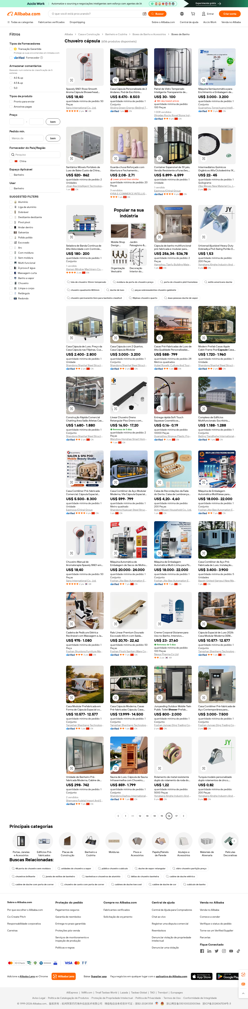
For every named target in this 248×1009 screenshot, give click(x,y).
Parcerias (205, 937)
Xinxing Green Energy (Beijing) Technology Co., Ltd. (129, 107)
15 (162, 816)
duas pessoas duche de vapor (183, 298)
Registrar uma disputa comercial (170, 923)
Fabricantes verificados (116, 909)
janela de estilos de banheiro (60, 876)
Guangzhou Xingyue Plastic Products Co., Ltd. (173, 436)
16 (169, 816)
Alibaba (69, 34)
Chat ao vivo (159, 916)
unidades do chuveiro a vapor (76, 868)
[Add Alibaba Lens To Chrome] (64, 976)
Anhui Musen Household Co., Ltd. (173, 509)
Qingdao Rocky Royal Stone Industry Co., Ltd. (173, 115)
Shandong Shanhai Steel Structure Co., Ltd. (85, 365)
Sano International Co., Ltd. (81, 107)
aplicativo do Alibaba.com (171, 976)
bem (53, 121)
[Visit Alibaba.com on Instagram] (224, 951)
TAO (152, 992)
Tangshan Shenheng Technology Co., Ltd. (217, 651)
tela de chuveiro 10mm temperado (88, 282)
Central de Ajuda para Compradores (172, 909)
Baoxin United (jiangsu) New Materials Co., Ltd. (217, 580)
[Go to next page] (183, 816)
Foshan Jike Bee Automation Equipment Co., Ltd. (217, 509)
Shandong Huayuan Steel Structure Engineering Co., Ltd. (129, 509)
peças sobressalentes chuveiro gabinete (155, 290)
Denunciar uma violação (165, 947)
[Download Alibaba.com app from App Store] (202, 976)
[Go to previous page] (118, 816)
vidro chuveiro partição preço (191, 868)
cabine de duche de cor (164, 884)
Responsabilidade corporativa (24, 923)
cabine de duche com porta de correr (34, 884)
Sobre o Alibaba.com (19, 902)
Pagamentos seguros (67, 909)
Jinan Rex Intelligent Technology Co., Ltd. (85, 186)
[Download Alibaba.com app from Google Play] (228, 976)
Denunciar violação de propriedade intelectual (171, 939)
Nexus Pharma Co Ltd (166, 654)
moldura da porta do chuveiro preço (135, 282)
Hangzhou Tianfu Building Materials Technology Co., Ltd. (173, 264)
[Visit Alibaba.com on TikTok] (238, 951)
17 (176, 816)
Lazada (124, 992)
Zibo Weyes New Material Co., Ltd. (217, 186)
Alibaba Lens (27, 976)
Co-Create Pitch (16, 916)
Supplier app (99, 976)
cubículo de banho (196, 884)
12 (140, 816)
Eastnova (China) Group (167, 190)
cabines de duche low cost (128, 884)
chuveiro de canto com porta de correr (84, 884)
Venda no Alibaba (209, 909)
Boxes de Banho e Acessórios (149, 34)
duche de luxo (117, 290)
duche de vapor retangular (152, 868)
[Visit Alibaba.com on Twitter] (216, 951)
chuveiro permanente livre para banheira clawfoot (96, 298)
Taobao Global (139, 992)
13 (147, 816)
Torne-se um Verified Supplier (216, 930)
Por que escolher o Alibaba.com (25, 909)
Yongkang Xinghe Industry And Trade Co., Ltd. (217, 264)
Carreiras (12, 930)
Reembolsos (159, 930)
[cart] (193, 14)
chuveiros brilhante (25, 876)
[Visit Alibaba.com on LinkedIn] (209, 951)
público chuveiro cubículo (115, 868)
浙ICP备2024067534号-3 (216, 1003)
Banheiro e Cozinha (116, 34)
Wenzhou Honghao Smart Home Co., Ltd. (129, 439)
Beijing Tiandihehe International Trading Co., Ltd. (217, 436)
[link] (243, 974)
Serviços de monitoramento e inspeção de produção (72, 939)
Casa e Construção (89, 34)
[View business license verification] (156, 1003)
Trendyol (163, 992)
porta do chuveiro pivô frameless (181, 282)
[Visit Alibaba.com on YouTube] (231, 951)
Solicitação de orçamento (117, 916)
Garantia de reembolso (68, 916)
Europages (177, 992)
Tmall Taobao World (106, 992)
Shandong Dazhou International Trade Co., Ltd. (129, 795)
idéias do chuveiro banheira (145, 876)
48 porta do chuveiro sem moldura (33, 868)
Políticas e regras (65, 947)
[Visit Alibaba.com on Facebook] (202, 951)
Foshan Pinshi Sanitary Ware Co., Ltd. (129, 651)
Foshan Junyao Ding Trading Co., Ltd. (173, 725)
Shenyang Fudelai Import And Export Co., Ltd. (85, 800)
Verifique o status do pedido (215, 923)
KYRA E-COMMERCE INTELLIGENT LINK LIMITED (129, 193)
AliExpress (72, 992)
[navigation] (34, 425)
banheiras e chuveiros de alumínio (103, 876)
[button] (144, 14)
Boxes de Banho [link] (180, 34)
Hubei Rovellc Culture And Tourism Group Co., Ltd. (173, 365)
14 (154, 816)
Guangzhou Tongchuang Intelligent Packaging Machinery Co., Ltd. (217, 107)
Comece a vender (210, 916)
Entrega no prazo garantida (70, 923)
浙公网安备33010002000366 (183, 1003)
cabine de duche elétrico (182, 876)
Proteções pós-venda (67, 930)
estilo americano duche (220, 282)
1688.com (86, 992)
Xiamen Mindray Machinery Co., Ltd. (85, 269)
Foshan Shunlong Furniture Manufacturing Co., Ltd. (85, 651)
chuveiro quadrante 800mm (85, 290)
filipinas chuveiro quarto (145, 298)
